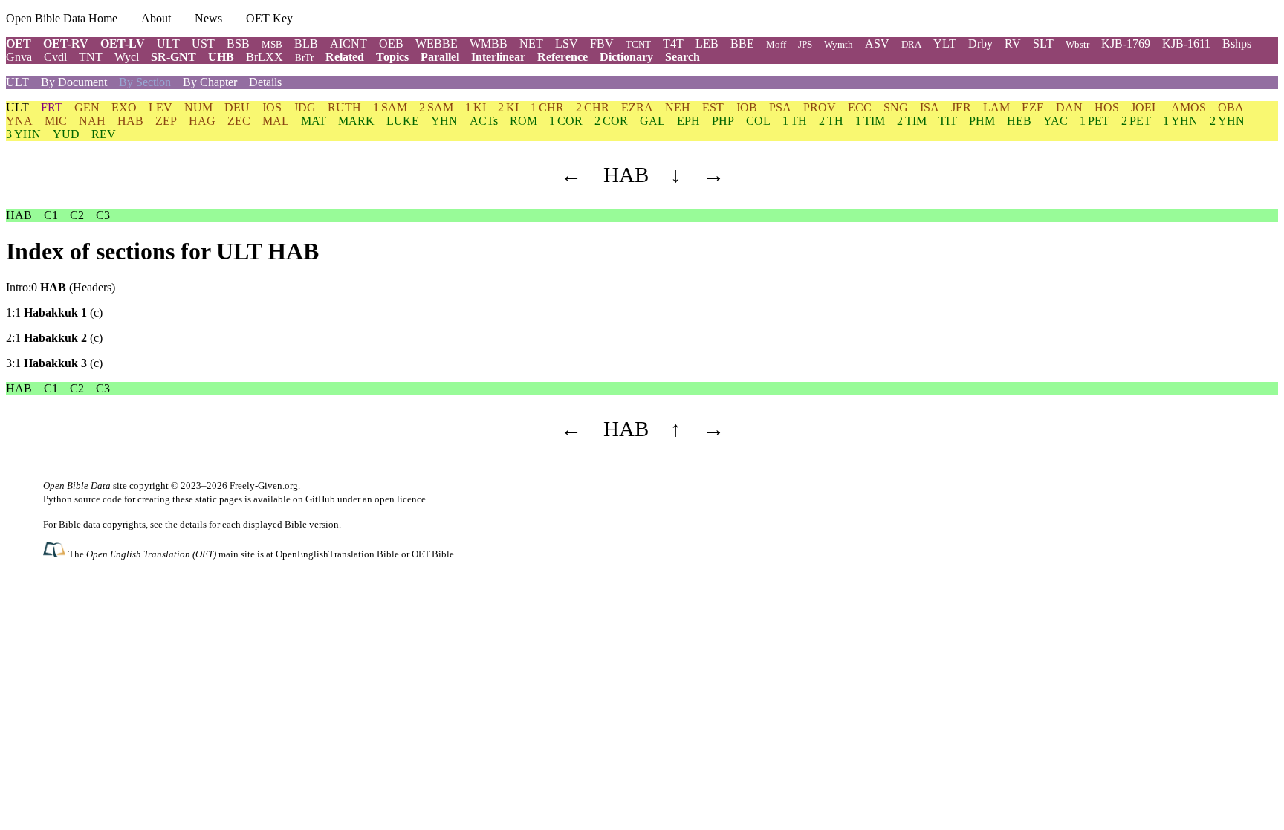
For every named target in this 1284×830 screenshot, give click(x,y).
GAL (652, 120)
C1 (51, 215)
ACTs (484, 120)
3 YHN (23, 134)
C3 (103, 215)
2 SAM (436, 107)
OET (18, 43)
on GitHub (314, 499)
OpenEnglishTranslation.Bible (337, 554)
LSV (566, 43)
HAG (202, 120)
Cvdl (55, 57)
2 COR (611, 120)
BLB (306, 43)
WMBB (489, 43)
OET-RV (65, 43)
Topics (392, 57)
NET (531, 43)
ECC (860, 107)
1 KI (475, 107)
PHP (723, 120)
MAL (275, 120)
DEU (237, 107)
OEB (391, 43)
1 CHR (547, 107)
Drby (980, 43)
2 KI (508, 107)
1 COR (566, 120)
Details (265, 82)
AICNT (348, 43)
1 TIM (870, 120)
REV (103, 134)
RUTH (344, 107)
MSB (272, 44)
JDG (305, 107)
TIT (947, 120)
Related (344, 57)
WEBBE (436, 43)
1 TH (794, 120)
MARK (356, 120)
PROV (819, 107)
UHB (221, 57)
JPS (805, 44)
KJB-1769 (1125, 43)
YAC (1055, 120)
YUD (66, 134)
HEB (1019, 120)
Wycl (126, 57)
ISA (929, 107)
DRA (911, 44)
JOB (746, 107)
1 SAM (390, 107)
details (193, 524)
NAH (92, 120)
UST (203, 43)
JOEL (1145, 107)
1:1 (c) (54, 312)
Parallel (440, 57)
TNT (91, 57)
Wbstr (1077, 44)
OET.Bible (433, 554)
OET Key (269, 18)
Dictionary (626, 57)
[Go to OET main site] (55, 553)
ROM (523, 120)
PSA (780, 107)
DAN (1069, 107)
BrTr (304, 57)
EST (713, 107)
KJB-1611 (1186, 43)
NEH (677, 107)
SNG (895, 107)
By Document (74, 82)
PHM (982, 120)
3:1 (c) (54, 363)
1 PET (1094, 120)
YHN (444, 120)
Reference (562, 57)
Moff (776, 44)
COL (758, 120)
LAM (996, 107)
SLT (1043, 43)
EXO (124, 107)
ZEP (166, 120)
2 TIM (912, 120)
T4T (673, 43)
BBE (742, 43)
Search (682, 57)
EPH (688, 120)
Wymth (838, 44)
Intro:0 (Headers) (60, 287)
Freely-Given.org (264, 485)
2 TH (831, 120)
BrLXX (264, 57)
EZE (1033, 107)
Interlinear (498, 57)
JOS (272, 107)
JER (961, 107)
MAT (313, 120)
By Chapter (210, 82)
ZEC (238, 120)
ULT (168, 43)
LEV (160, 107)
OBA (1231, 107)
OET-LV (122, 43)
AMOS (1188, 107)
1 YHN (1180, 120)
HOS (1107, 107)
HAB (130, 120)
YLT (944, 43)
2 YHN (1227, 120)
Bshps (1236, 43)
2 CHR (592, 107)
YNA (19, 120)
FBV (602, 43)
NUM (198, 107)
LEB (707, 43)
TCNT (638, 44)
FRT (51, 107)
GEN (87, 107)
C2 (77, 215)
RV (1013, 43)
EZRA (637, 107)
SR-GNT (173, 57)
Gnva (19, 57)
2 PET (1136, 120)
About (156, 18)
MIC (56, 120)
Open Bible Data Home (61, 18)
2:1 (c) (54, 337)
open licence (400, 499)
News (208, 18)
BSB (238, 43)
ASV (877, 43)
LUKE (402, 120)
